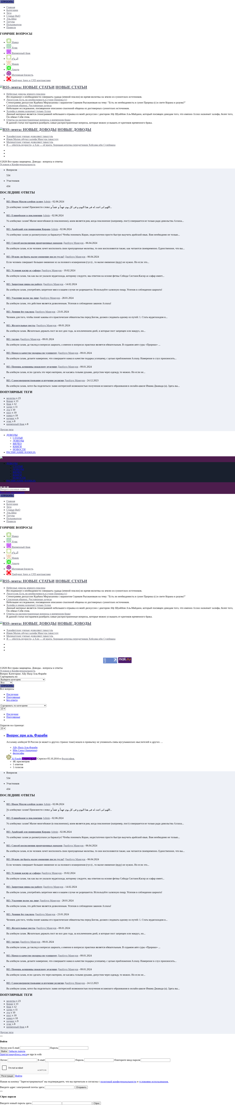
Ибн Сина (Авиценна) (25, 750)
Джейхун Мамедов (73, 243)
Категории (12, 10)
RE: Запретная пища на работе (24, 284)
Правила (11, 27)
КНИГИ (17, 446)
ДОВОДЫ (12, 435)
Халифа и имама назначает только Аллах (28, 111)
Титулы (10, 21)
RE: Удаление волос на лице (22, 298)
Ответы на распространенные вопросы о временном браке (38, 119)
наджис (10, 418)
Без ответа (12, 700)
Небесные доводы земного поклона (25, 94)
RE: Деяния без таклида (20, 311)
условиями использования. (153, 1081)
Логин (4, 1060)
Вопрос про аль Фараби (26, 735)
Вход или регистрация (12, 492)
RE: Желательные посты (20, 325)
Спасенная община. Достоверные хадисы (29, 105)
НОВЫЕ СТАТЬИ (71, 87)
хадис (9, 406)
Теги (9, 13)
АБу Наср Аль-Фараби (25, 747)
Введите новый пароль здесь (15, 1103)
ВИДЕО (17, 443)
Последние (12, 694)
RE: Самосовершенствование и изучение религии (35, 380)
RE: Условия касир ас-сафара (23, 270)
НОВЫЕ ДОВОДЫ (74, 129)
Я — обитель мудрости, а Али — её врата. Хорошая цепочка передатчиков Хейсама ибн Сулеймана (60, 145)
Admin (47, 201)
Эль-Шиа (11, 18)
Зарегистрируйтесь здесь (13, 1054)
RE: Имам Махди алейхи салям (24, 201)
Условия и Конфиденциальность (17, 164)
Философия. (68, 758)
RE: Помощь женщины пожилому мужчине (31, 366)
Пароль (54, 1047)
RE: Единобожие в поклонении (24, 215)
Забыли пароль (17, 1051)
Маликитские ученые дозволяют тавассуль (29, 142)
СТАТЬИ (18, 437)
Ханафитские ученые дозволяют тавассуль (29, 136)
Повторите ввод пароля (127, 1060)
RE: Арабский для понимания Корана (28, 229)
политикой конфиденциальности (118, 1081)
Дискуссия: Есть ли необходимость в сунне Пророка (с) (36, 99)
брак (8, 404)
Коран (9, 401)
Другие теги (6, 429)
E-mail (41, 1060)
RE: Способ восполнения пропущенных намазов (34, 243)
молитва (11, 398)
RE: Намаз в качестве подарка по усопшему (31, 353)
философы (18, 753)
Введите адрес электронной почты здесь (22, 1087)
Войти (18, 1075)
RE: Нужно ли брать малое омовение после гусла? (35, 256)
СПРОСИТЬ (7, 1)
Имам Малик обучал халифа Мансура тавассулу (32, 139)
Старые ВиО (13, 16)
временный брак (15, 424)
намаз (9, 415)
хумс (9, 421)
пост (8, 412)
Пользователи (14, 24)
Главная (10, 7)
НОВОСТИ (19, 449)
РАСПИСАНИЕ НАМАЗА (21, 452)
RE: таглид (12, 339)
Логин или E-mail (10, 1047)
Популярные (13, 697)
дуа (8, 409)
